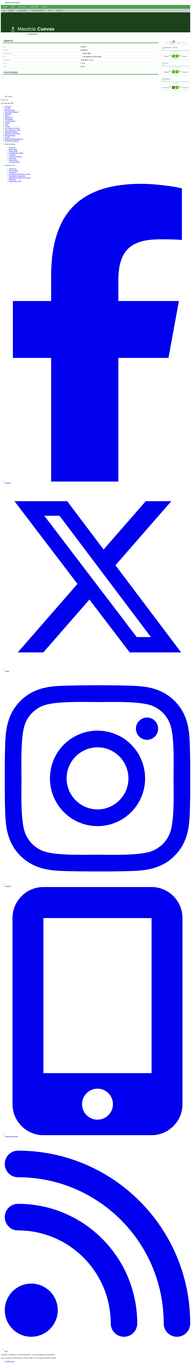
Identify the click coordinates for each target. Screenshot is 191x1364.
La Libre (7, 108)
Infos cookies (13, 149)
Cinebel (7, 123)
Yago (6, 124)
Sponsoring (12, 179)
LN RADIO (9, 117)
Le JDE (7, 137)
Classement (175, 51)
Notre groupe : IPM (15, 181)
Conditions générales (15, 156)
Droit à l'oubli (13, 151)
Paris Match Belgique (11, 112)
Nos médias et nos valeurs (17, 176)
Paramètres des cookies (16, 153)
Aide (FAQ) (12, 169)
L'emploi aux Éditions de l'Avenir (19, 174)
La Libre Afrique (10, 121)
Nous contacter (13, 170)
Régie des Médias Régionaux (14, 139)
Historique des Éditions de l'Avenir (20, 178)
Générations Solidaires (12, 141)
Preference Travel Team (12, 133)
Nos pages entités (14, 162)
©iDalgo (3, 77)
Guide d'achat (13, 160)
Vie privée (12, 147)
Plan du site (12, 158)
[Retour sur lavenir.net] (95, 2)
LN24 (7, 115)
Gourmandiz (9, 119)
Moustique (8, 114)
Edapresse (8, 106)
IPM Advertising (10, 135)
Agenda (7, 126)
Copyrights (12, 155)
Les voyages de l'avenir (12, 128)
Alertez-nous (13, 172)
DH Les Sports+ (10, 110)
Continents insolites (11, 132)
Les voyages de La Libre (12, 130)
